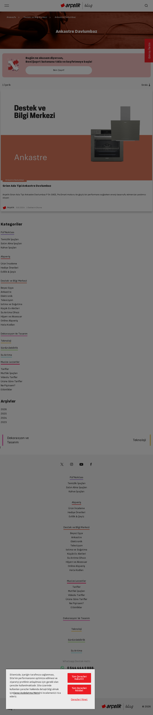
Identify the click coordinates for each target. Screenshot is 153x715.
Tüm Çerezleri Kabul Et (79, 678)
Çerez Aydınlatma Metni (26, 693)
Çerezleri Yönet (79, 699)
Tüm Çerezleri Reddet (79, 689)
